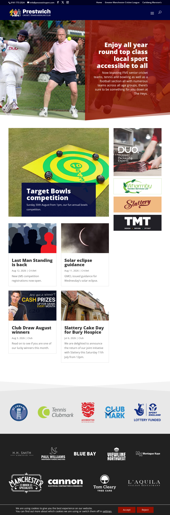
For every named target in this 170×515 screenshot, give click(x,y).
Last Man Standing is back (32, 262)
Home (99, 2)
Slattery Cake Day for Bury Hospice (84, 330)
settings (107, 511)
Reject (145, 509)
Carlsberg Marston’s (152, 2)
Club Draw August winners (31, 330)
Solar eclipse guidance (78, 262)
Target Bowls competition (49, 194)
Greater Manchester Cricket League (122, 2)
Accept (126, 509)
